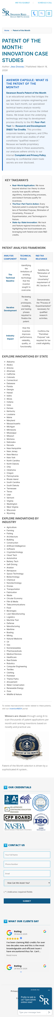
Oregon (10, 473)
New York (11, 457)
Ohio (9, 467)
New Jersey (12, 451)
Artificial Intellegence (16, 546)
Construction (12, 542)
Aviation (10, 567)
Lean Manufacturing (16, 614)
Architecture (12, 536)
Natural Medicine (14, 638)
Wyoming (11, 513)
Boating (10, 632)
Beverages (11, 611)
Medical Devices (14, 654)
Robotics (11, 663)
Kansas (10, 408)
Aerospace (11, 570)
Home (6, 30)
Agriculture (11, 527)
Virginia (10, 501)
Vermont (10, 497)
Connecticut (12, 380)
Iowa (9, 405)
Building (10, 539)
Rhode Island (12, 479)
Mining (10, 635)
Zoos (9, 691)
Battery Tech (12, 561)
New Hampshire (14, 448)
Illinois (9, 399)
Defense (10, 623)
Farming (10, 530)
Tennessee (11, 488)
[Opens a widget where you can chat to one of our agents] (35, 1001)
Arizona (10, 368)
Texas (9, 491)
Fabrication (12, 592)
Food (9, 608)
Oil (8, 641)
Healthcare (11, 657)
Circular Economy (14, 598)
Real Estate (12, 660)
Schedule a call (45, 3)
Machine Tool (13, 620)
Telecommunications (16, 604)
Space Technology (15, 573)
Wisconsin (11, 510)
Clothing (10, 672)
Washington (12, 504)
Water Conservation (15, 685)
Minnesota (11, 430)
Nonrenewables (14, 648)
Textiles (10, 669)
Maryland (11, 420)
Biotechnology (13, 577)
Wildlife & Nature (14, 694)
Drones (10, 586)
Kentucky (11, 411)
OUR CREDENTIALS (19, 787)
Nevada (10, 445)
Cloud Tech (12, 555)
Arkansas (11, 371)
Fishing (10, 533)
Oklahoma (11, 470)
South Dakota (13, 485)
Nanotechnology (14, 583)
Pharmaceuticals (14, 651)
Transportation (13, 589)
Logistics (11, 617)
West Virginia (12, 507)
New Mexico (12, 454)
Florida (10, 386)
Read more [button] (12, 955)
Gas (8, 645)
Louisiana (11, 414)
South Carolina (13, 482)
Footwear (11, 675)
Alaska (10, 365)
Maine (9, 417)
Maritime (10, 629)
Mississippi (11, 433)
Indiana (10, 402)
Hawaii (10, 392)
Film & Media (12, 601)
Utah (9, 494)
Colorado (11, 377)
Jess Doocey (17, 66)
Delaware (11, 383)
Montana (11, 439)
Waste (9, 595)
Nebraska (11, 442)
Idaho (9, 395)
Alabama (11, 361)
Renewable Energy (15, 688)
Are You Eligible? (22, 3)
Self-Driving (12, 564)
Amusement (12, 682)
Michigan (11, 426)
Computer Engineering (17, 666)
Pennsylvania (13, 476)
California (11, 374)
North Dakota (13, 464)
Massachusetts (13, 423)
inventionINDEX (15, 709)
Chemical (11, 580)
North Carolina (13, 460)
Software (11, 549)
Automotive (12, 558)
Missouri (10, 436)
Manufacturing (13, 626)
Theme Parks (13, 679)
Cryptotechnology (15, 552)
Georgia (10, 389)
